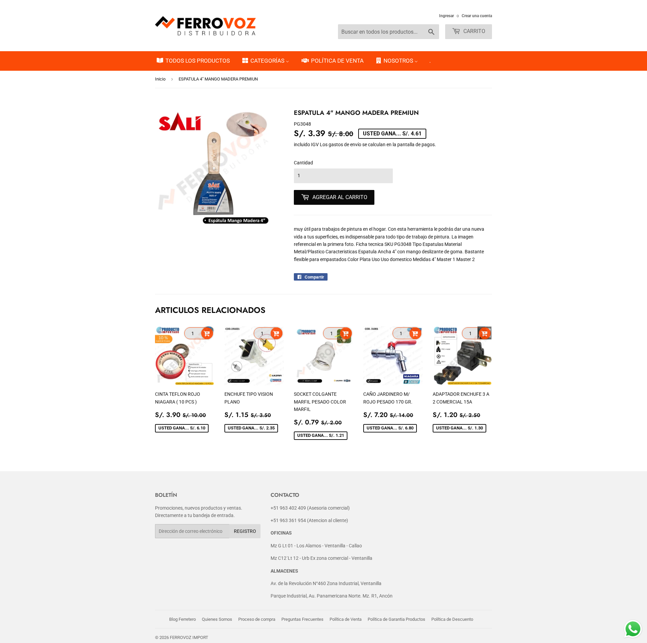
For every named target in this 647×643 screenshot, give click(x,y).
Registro (245, 531)
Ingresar (446, 15)
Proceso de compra (256, 619)
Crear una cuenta (477, 15)
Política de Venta (346, 619)
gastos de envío (345, 144)
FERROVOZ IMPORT (189, 637)
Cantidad (303, 162)
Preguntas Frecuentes (302, 619)
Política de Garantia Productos (396, 619)
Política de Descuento (452, 619)
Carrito (473, 31)
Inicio (160, 79)
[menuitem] (193, 61)
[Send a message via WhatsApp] (633, 629)
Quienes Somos (217, 619)
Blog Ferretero (182, 619)
